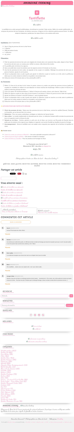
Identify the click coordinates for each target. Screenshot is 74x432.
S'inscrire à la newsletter (8, 178)
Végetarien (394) (6, 361)
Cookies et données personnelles (56, 422)
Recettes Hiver (45, 164)
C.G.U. (47, 422)
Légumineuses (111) (7, 388)
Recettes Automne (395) (8, 360)
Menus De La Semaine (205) (10, 369)
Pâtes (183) (4, 378)
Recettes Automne (30, 164)
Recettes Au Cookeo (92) (8, 399)
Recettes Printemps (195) (9, 374)
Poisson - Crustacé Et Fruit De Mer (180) (14, 379)
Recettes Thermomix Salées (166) (11, 383)
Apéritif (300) (5, 363)
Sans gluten (16, 164)
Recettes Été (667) (6, 352)
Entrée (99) (4, 397)
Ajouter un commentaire (16, 222)
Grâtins (6, 164)
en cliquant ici (46, 146)
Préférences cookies (68, 422)
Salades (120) (5, 385)
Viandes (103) (5, 396)
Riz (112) (4, 387)
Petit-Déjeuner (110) (7, 392)
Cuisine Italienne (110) (8, 390)
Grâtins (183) (5, 376)
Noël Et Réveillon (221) (8, 367)
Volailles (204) (6, 370)
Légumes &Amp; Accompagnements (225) (14, 365)
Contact (33, 422)
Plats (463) (5, 356)
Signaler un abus (40, 422)
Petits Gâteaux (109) (8, 394)
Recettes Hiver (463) (7, 358)
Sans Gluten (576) (7, 354)
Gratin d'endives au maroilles (13, 138)
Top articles (28, 422)
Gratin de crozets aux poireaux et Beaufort (17, 134)
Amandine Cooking (37, 3)
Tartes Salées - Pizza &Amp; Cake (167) (14, 381)
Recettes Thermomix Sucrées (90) (11, 401)
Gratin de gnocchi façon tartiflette (14, 136)
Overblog (60, 419)
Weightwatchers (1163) (8, 351)
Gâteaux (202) (6, 372)
